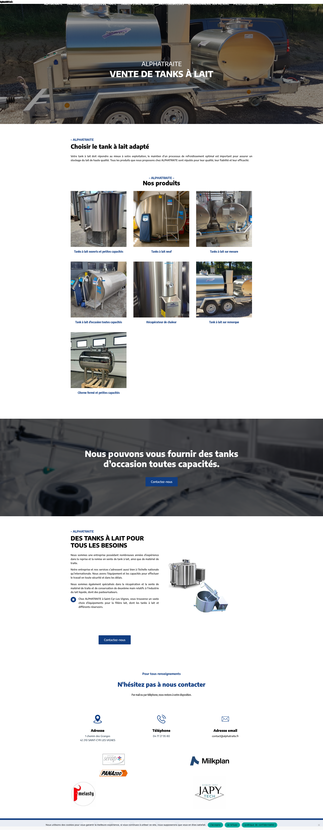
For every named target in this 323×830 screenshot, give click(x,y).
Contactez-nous (161, 482)
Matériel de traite (103, 4)
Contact (269, 4)
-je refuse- (232, 824)
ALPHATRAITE (161, 64)
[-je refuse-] (318, 825)
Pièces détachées (246, 4)
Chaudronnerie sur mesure (208, 4)
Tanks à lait (75, 4)
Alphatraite (53, 4)
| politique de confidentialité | (259, 824)
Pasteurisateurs (171, 4)
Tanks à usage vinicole (138, 4)
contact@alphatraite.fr (225, 736)
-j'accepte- (215, 824)
